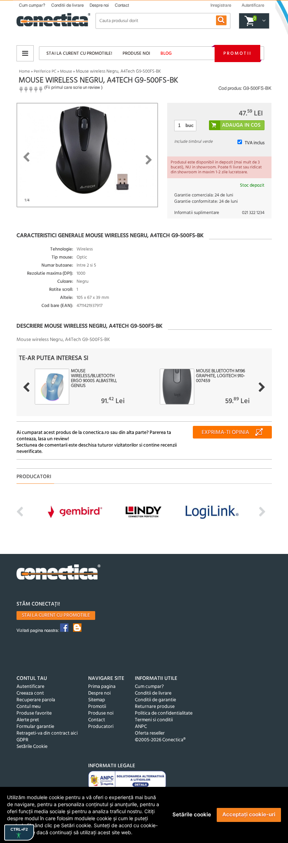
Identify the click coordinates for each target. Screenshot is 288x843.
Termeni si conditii (154, 720)
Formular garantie (35, 727)
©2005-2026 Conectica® (160, 740)
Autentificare (30, 687)
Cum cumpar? (32, 5)
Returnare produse (155, 707)
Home (24, 71)
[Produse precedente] (26, 387)
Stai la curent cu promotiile (56, 615)
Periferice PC (45, 71)
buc (189, 125)
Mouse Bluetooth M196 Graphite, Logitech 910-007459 (220, 376)
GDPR (22, 740)
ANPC (141, 727)
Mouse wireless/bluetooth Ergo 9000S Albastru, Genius (94, 378)
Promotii (237, 53)
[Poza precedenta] (26, 157)
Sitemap (96, 700)
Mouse (66, 71)
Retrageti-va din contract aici (47, 733)
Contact (122, 5)
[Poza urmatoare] (149, 160)
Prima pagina (102, 687)
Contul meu (29, 707)
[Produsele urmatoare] (262, 387)
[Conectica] (59, 573)
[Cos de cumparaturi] (263, 21)
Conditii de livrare (67, 5)
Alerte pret (28, 720)
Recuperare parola (36, 700)
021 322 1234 (253, 212)
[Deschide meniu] (25, 53)
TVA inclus (254, 143)
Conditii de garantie (155, 700)
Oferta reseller (150, 733)
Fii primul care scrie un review (73, 87)
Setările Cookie (32, 747)
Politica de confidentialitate (163, 713)
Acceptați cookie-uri (248, 814)
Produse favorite (34, 713)
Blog (166, 53)
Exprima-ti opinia (225, 432)
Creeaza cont (30, 693)
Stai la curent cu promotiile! (79, 53)
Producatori (100, 727)
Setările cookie (191, 814)
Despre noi (99, 5)
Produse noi (136, 53)
